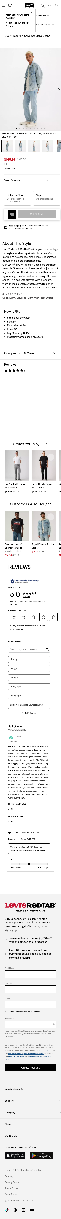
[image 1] (16, 128)
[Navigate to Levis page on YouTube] (32, 1209)
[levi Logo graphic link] (29, 5)
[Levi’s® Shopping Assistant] (10, 5)
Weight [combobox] (14, 677)
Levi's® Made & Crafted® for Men (40, 24)
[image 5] (30, 128)
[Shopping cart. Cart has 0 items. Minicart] (56, 5)
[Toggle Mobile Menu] (3, 5)
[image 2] (19, 128)
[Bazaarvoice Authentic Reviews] (24, 581)
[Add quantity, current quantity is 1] (54, 181)
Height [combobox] (14, 668)
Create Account (30, 1067)
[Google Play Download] (41, 1155)
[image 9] (44, 128)
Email (8, 998)
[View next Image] (59, 89)
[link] (9, 1176)
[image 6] (34, 128)
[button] (9, 169)
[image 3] (23, 128)
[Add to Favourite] (12, 214)
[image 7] (37, 128)
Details (46, 15)
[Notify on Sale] (49, 5)
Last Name (10, 983)
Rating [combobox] (14, 659)
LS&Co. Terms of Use (43, 1051)
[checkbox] (7, 1011)
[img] (53, 1024)
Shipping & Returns (23, 228)
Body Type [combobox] (16, 686)
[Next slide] (50, 457)
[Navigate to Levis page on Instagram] (24, 1209)
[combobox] (31, 704)
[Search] (42, 5)
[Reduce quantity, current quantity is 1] (41, 181)
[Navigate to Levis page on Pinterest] (15, 1209)
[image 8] (41, 128)
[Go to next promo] (51, 15)
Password (9, 1018)
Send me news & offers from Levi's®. (25, 1011)
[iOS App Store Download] (15, 1155)
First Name (10, 968)
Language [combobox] (16, 695)
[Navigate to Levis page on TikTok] (7, 1209)
